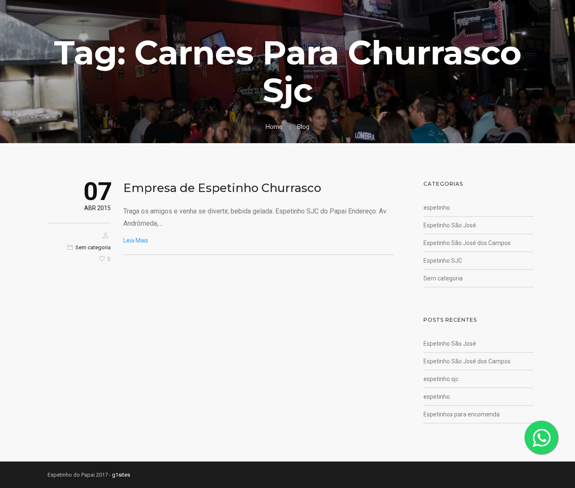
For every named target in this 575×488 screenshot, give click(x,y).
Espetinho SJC (442, 260)
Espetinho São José (449, 225)
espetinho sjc (440, 379)
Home (274, 127)
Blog (303, 127)
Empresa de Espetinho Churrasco (222, 188)
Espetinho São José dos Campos (467, 243)
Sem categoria (93, 247)
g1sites (121, 475)
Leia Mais (135, 240)
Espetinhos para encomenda (461, 414)
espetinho (436, 207)
